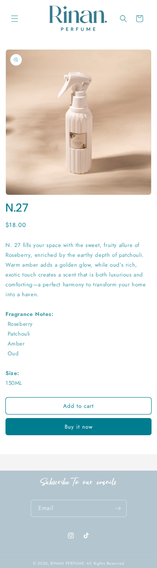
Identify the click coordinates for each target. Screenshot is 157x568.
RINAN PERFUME (67, 563)
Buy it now (79, 427)
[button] (15, 19)
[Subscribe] (118, 508)
